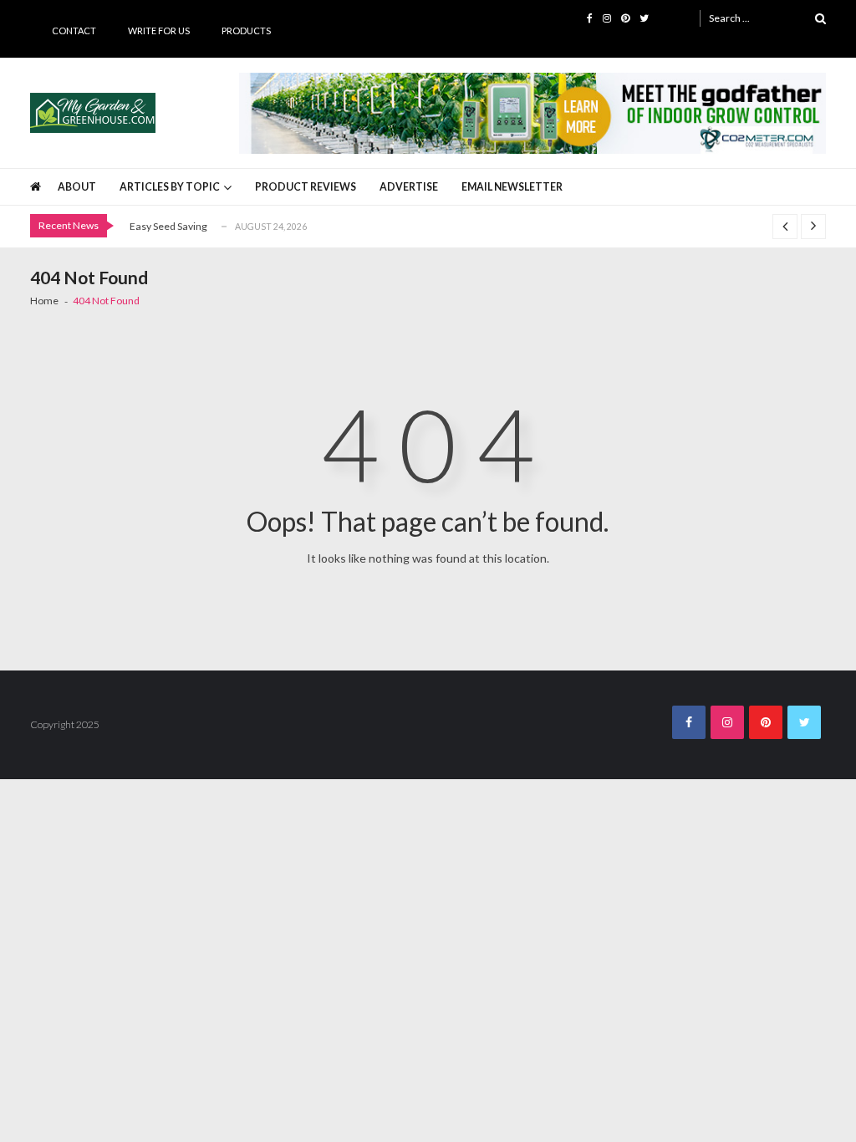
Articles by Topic (170, 187)
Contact (74, 30)
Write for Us (159, 30)
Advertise (409, 187)
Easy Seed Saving (168, 226)
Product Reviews (305, 187)
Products (246, 30)
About (77, 187)
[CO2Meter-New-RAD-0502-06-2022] (533, 113)
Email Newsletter (512, 187)
